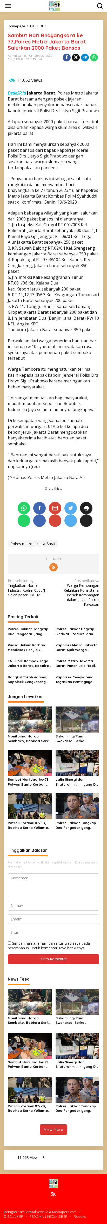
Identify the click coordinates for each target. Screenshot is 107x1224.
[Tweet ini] (76, 57)
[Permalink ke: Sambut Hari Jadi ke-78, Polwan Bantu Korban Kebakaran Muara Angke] (30, 762)
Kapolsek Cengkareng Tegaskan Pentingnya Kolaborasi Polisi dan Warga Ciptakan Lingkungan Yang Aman (76, 679)
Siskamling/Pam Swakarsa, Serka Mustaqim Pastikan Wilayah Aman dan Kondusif (72, 738)
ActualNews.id (37, 1211)
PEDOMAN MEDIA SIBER (49, 1216)
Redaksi (80, 1216)
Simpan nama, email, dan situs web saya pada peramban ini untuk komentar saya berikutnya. (49, 945)
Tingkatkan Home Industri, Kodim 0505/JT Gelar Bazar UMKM (27, 587)
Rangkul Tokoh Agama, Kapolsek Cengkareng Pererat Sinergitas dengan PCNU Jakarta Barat (27, 679)
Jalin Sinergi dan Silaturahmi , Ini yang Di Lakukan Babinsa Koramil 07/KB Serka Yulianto (77, 781)
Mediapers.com (64, 1211)
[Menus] (8, 6)
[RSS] (53, 567)
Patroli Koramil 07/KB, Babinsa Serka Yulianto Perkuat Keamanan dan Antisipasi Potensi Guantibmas (28, 825)
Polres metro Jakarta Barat (33, 543)
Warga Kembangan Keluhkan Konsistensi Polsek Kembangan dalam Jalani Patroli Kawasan (81, 592)
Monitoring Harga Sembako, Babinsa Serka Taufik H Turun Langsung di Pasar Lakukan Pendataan (29, 738)
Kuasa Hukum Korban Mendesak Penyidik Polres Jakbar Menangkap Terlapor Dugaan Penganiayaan (27, 647)
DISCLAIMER (13, 1216)
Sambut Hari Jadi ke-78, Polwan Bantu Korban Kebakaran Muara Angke (29, 781)
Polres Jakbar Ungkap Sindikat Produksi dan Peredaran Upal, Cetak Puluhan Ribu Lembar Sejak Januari (75, 631)
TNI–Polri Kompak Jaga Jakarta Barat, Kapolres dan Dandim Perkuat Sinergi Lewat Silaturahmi (29, 663)
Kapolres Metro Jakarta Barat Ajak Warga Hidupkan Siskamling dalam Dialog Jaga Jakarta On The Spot (77, 647)
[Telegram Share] (85, 57)
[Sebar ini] (67, 57)
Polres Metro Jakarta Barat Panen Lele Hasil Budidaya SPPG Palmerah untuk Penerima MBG (75, 663)
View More (53, 1129)
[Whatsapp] (94, 57)
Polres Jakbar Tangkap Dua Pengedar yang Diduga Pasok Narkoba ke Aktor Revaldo (28, 631)
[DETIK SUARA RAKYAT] (54, 5)
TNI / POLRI (16, 59)
